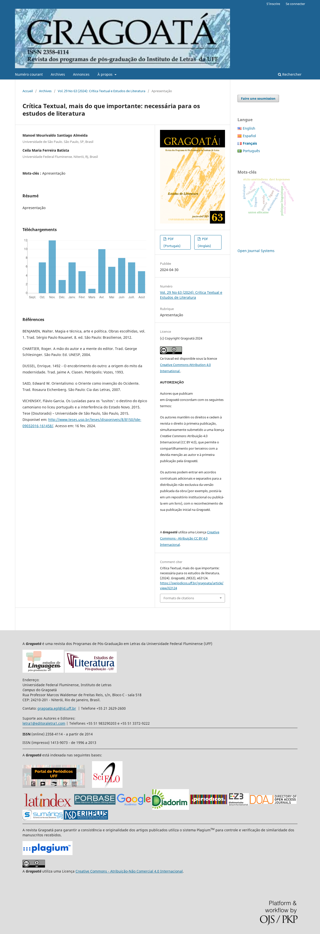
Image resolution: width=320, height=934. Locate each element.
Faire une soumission (258, 98)
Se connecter (295, 3)
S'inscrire (273, 3)
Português (251, 150)
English (249, 128)
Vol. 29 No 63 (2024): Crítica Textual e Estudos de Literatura (101, 91)
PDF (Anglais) (204, 242)
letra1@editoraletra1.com (43, 723)
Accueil (27, 91)
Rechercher (291, 74)
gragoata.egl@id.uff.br (57, 708)
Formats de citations (179, 598)
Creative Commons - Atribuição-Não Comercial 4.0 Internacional (129, 871)
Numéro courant (29, 74)
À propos (106, 74)
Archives (58, 74)
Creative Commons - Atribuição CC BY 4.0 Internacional (189, 538)
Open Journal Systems (256, 250)
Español (249, 135)
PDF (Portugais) (172, 242)
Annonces (81, 74)
